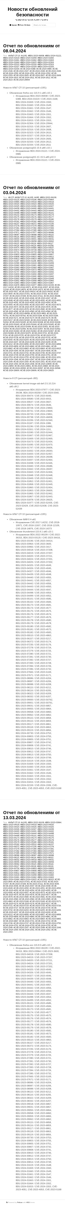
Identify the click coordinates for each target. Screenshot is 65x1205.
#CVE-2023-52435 (18, 322)
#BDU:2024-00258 (45, 246)
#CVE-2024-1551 (26, 73)
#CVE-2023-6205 (37, 340)
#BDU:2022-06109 (48, 197)
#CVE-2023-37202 (39, 294)
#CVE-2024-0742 (21, 353)
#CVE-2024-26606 (28, 370)
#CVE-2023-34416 (44, 291)
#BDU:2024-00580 (28, 248)
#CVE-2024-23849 (43, 364)
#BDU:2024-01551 (45, 261)
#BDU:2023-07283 (46, 228)
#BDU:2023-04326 (28, 206)
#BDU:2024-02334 (11, 69)
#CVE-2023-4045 (10, 298)
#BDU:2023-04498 (11, 213)
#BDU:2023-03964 (46, 200)
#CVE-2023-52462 (52, 329)
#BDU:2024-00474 (11, 248)
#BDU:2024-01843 (11, 278)
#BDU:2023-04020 (11, 204)
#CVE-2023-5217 (42, 903)
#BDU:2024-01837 (46, 274)
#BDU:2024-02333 (46, 67)
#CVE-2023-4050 (37, 300)
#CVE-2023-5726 (32, 335)
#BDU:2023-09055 (11, 241)
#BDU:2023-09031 (46, 239)
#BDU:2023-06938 (36, 56)
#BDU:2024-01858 (28, 281)
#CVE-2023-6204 (21, 340)
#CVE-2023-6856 (21, 344)
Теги (21, 25)
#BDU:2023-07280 (46, 226)
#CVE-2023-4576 (42, 307)
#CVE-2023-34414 (27, 291)
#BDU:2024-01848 (28, 278)
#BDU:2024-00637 (46, 248)
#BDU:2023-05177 (46, 217)
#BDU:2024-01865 (28, 283)
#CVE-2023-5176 (42, 318)
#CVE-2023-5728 (10, 337)
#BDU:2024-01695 (46, 270)
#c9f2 (36, 197)
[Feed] (7, 1202)
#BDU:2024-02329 (28, 67)
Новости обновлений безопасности (32, 12)
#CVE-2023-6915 (53, 348)
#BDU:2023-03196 (28, 200)
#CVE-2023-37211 (35, 296)
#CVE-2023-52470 (23, 333)
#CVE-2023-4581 (53, 309)
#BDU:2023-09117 (45, 243)
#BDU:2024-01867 (46, 283)
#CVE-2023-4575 (26, 307)
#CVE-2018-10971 (23, 287)
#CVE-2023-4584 (42, 311)
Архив (14, 25)
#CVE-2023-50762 (18, 316)
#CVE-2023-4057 (37, 305)
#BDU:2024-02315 (11, 64)
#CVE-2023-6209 (42, 342)
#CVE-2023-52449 (23, 327)
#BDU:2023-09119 (28, 246)
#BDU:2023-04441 (46, 208)
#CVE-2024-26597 (35, 368)
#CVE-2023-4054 (42, 302)
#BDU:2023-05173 (28, 215)
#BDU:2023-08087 (11, 235)
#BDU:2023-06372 (28, 224)
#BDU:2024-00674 (11, 250)
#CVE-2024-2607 (37, 75)
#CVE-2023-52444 (28, 324)
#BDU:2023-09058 (28, 241)
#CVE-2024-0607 (26, 351)
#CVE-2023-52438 (35, 322)
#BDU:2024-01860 (46, 281)
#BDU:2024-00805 (28, 254)
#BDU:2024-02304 (46, 62)
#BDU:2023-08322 (28, 237)
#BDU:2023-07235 (46, 224)
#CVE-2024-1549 (53, 71)
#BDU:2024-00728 (28, 250)
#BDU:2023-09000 (11, 239)
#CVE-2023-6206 (53, 340)
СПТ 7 (38, 20)
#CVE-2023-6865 (53, 919)
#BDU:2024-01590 (11, 263)
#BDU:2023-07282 (28, 228)
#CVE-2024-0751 (42, 355)
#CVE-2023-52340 (22, 320)
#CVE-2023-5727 (48, 335)
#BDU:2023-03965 (11, 202)
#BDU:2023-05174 (46, 215)
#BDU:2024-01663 (46, 60)
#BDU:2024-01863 (11, 283)
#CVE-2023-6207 (10, 342)
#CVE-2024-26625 (46, 370)
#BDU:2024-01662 (28, 60)
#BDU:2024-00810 (28, 257)
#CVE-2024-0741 (26, 921)
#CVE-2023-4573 (53, 305)
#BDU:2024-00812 (46, 257)
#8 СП (11, 197)
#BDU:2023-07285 (28, 230)
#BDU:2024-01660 (46, 58)
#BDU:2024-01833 (11, 274)
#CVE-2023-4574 (10, 307)
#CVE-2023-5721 (39, 333)
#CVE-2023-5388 (27, 69)
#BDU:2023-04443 (28, 211)
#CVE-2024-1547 (21, 71)
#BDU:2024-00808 (11, 257)
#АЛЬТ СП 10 (14, 56)
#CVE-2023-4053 (26, 302)
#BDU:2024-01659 (28, 58)
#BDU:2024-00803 (11, 254)
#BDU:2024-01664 (11, 62)
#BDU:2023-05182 (28, 221)
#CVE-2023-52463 (11, 331)
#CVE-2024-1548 (37, 71)
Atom (28, 25)
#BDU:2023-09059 (46, 862)
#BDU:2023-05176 (28, 217)
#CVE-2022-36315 (52, 289)
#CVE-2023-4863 (38, 313)
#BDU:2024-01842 (46, 276)
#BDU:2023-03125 (11, 200)
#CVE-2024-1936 (26, 364)
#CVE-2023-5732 (42, 337)
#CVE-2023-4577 (42, 895)
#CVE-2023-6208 (26, 342)
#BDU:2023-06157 (11, 224)
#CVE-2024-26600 (11, 370)
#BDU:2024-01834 (28, 274)
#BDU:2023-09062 (46, 241)
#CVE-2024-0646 (42, 351)
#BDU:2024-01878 (11, 285)
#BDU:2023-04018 (28, 202)
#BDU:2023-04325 (11, 206)
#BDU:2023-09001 (28, 239)
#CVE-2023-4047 (42, 298)
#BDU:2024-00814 (28, 259)
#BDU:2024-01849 (46, 278)
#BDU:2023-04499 (28, 213)
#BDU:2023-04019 (46, 202)
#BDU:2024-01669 (11, 270)
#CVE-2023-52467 (46, 331)
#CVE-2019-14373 (35, 289)
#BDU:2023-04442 (11, 211)
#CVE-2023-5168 (34, 316)
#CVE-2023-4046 (26, 298)
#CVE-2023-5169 (50, 316)
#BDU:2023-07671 (11, 232)
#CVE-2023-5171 (10, 318)
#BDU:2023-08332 (45, 237)
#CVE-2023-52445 (46, 324)
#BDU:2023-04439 (11, 208)
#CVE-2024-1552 (42, 73)
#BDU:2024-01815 (28, 62)
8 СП (31, 20)
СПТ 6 (45, 20)
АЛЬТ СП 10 (22, 20)
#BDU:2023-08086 (46, 232)
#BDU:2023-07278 (11, 226)
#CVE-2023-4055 (42, 890)
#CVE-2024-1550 (10, 73)
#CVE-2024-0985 (44, 69)
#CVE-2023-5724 (21, 906)
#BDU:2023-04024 (28, 204)
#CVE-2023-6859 (10, 346)
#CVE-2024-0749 (10, 355)
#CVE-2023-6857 (37, 344)
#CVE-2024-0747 (53, 353)
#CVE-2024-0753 (26, 925)
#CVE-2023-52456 (18, 329)
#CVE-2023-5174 (26, 318)
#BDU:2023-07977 (28, 232)
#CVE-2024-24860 (40, 366)
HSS (28, 1202)
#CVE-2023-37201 (22, 294)
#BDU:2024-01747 (11, 272)
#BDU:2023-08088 (28, 235)
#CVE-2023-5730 (26, 337)
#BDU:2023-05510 (46, 221)
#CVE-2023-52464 (28, 331)
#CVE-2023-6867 (10, 921)
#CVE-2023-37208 (18, 296)
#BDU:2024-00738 (46, 252)
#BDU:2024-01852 (11, 281)
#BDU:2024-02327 (11, 67)
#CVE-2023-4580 (37, 309)
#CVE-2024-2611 (26, 78)
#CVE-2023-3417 (10, 291)
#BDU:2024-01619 (11, 58)
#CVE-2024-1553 (10, 364)
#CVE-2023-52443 (11, 324)
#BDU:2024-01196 (28, 261)
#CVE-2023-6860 (26, 346)
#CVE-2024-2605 (21, 75)
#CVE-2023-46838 (22, 313)
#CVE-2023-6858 (53, 344)
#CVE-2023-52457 (35, 329)
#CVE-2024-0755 (21, 357)
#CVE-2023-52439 (52, 322)
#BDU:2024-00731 (11, 252)
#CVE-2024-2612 (42, 78)
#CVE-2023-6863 (21, 348)
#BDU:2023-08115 (46, 235)
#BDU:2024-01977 (28, 285)
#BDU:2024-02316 (28, 64)
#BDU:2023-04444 (46, 211)
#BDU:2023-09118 (11, 246)
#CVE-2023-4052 (10, 302)
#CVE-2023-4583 (26, 311)
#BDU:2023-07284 (11, 230)
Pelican (20, 1202)
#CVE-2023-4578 (21, 309)
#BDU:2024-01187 (11, 261)
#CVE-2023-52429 (39, 320)
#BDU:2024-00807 (46, 254)
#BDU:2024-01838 (11, 276)
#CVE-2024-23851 (23, 366)
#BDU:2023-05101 (46, 213)
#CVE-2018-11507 (40, 287)
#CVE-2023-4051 (53, 300)
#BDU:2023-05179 (28, 219)
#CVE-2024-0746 (37, 353)
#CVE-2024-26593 (18, 368)
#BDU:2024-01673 (28, 270)
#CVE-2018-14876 (18, 289)
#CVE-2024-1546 (10, 359)
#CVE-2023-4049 (21, 300)
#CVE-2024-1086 (37, 357)
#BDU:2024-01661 (11, 60)
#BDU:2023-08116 (11, 237)
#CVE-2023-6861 (42, 346)
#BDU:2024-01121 (53, 56)
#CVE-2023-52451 (40, 327)
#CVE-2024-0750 (26, 355)
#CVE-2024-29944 (22, 80)
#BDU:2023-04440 (28, 208)
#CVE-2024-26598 (52, 368)
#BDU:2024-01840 (28, 276)
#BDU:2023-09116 (28, 243)
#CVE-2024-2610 (10, 78)
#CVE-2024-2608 (53, 75)
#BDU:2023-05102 (11, 215)
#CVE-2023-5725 (16, 335)
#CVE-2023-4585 (42, 899)
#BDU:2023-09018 (28, 860)
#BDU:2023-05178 (11, 219)
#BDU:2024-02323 (46, 64)
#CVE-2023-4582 (10, 311)
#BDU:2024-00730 (46, 250)
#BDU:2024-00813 (11, 259)
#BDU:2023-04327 (46, 206)
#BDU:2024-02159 (46, 285)
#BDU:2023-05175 (11, 217)
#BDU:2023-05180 (46, 219)
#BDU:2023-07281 (11, 228)
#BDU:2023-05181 (11, 221)
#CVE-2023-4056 (21, 305)
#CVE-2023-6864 (37, 348)
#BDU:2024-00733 (28, 252)
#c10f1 (24, 56)
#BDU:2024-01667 (46, 267)
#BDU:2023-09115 (11, 243)
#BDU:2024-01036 (46, 259)
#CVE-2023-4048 (42, 886)
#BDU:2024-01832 (46, 272)
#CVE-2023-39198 (52, 296)
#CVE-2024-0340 (10, 351)
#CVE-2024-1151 (53, 357)
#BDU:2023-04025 (46, 204)
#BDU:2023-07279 (28, 226)
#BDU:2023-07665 (46, 230)
